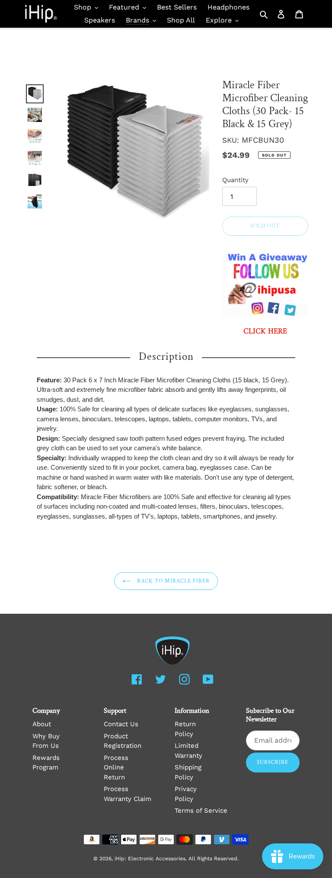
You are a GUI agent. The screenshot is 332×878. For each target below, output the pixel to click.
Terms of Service (201, 810)
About (41, 724)
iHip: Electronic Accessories (150, 859)
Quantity (235, 180)
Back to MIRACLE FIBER (172, 581)
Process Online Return (116, 767)
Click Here (265, 331)
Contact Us (121, 724)
